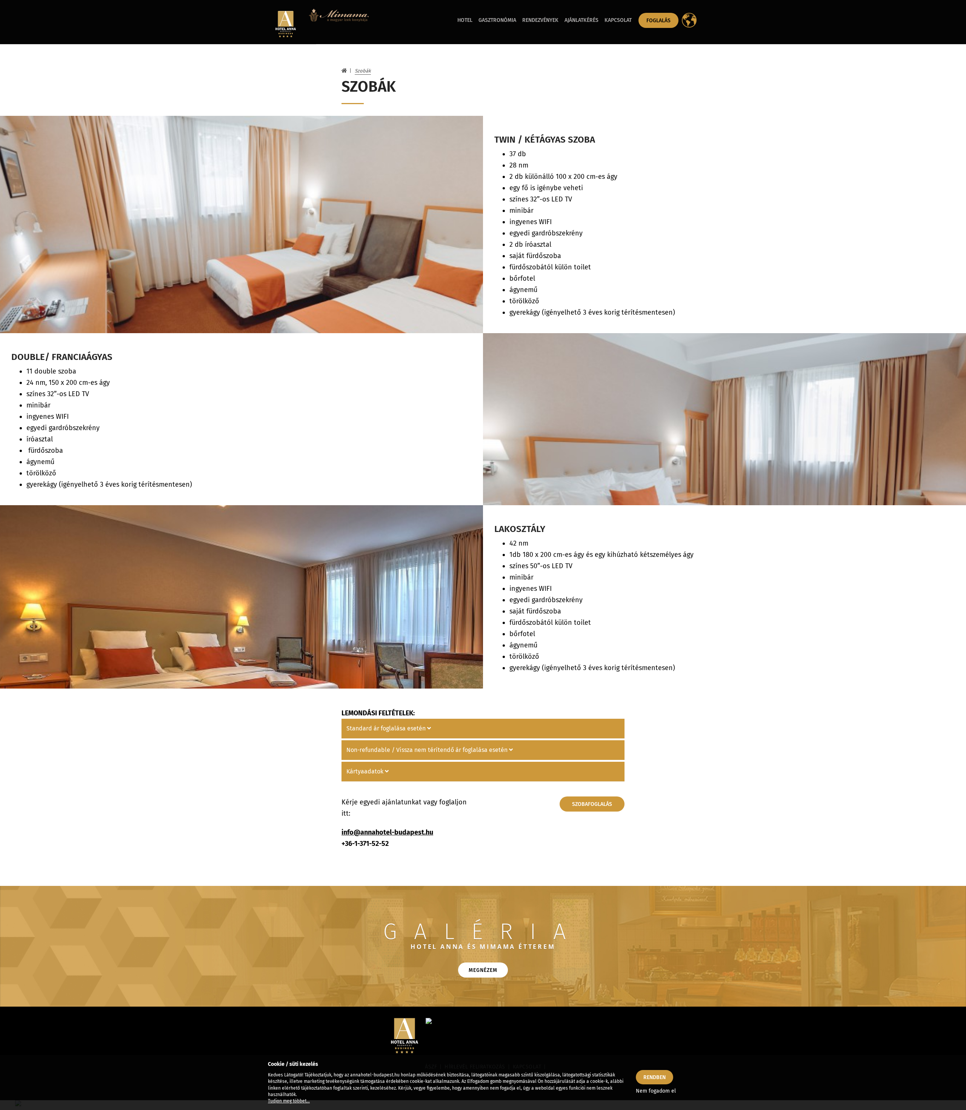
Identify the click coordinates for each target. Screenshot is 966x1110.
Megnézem (483, 970)
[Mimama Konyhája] (338, 22)
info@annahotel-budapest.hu (387, 832)
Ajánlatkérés (581, 20)
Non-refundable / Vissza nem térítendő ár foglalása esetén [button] (427, 749)
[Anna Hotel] (284, 24)
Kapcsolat (618, 20)
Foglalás (658, 20)
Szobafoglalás (592, 804)
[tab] (483, 728)
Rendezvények (540, 20)
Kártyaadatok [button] (365, 771)
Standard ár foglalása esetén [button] (386, 728)
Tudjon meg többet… (289, 1101)
